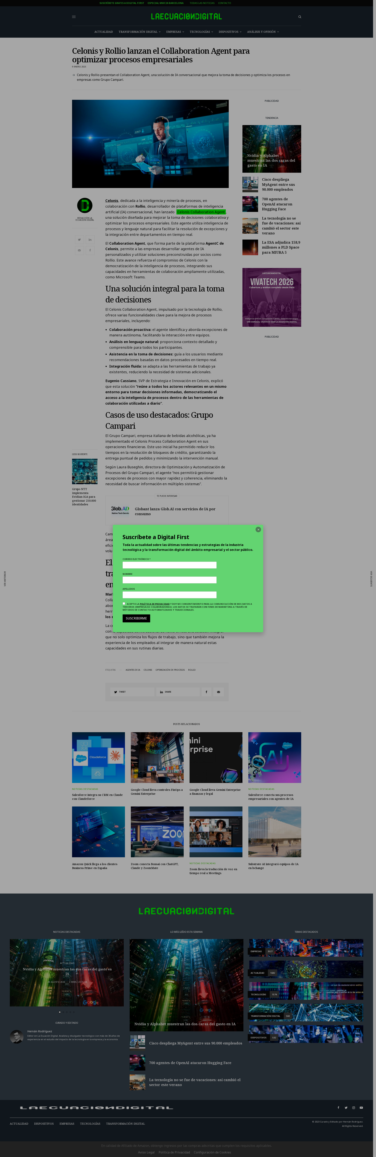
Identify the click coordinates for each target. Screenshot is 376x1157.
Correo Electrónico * (137, 559)
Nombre (127, 573)
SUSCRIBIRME (136, 618)
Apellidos (129, 588)
